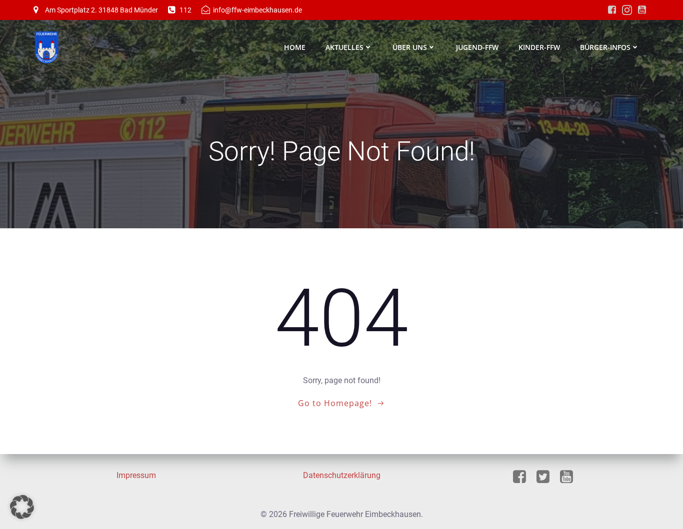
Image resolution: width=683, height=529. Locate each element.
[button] (22, 507)
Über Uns (409, 47)
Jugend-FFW (477, 47)
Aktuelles (345, 47)
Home (295, 47)
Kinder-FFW (539, 47)
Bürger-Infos (605, 47)
